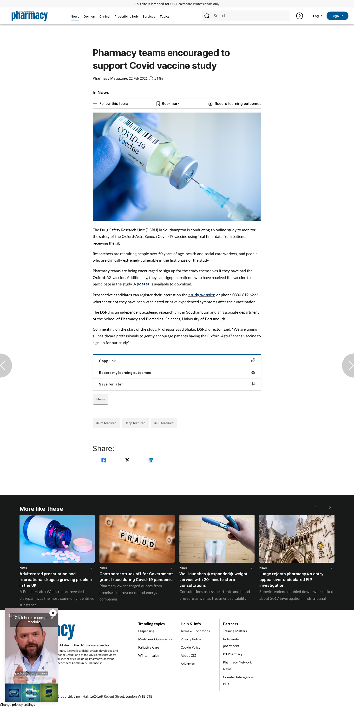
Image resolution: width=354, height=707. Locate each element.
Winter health (148, 655)
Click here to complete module (34, 619)
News (100, 399)
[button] (329, 507)
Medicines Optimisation (156, 639)
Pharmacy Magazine (101, 659)
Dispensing (146, 631)
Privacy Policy (191, 639)
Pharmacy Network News (237, 665)
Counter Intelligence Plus (238, 680)
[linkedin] (151, 460)
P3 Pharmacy (233, 654)
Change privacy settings (17, 704)
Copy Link (107, 361)
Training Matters (235, 631)
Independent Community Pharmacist (78, 663)
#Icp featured (135, 423)
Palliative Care (148, 647)
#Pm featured (106, 423)
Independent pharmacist (232, 642)
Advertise (188, 664)
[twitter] (128, 460)
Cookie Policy (190, 647)
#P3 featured (164, 423)
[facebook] (104, 460)
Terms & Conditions (195, 631)
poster (143, 284)
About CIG (188, 655)
